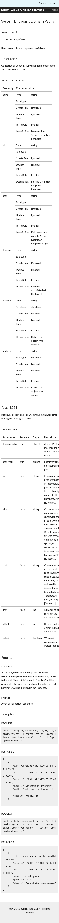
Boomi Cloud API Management (22, 9)
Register (53, 3)
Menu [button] (55, 9)
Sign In (42, 3)
